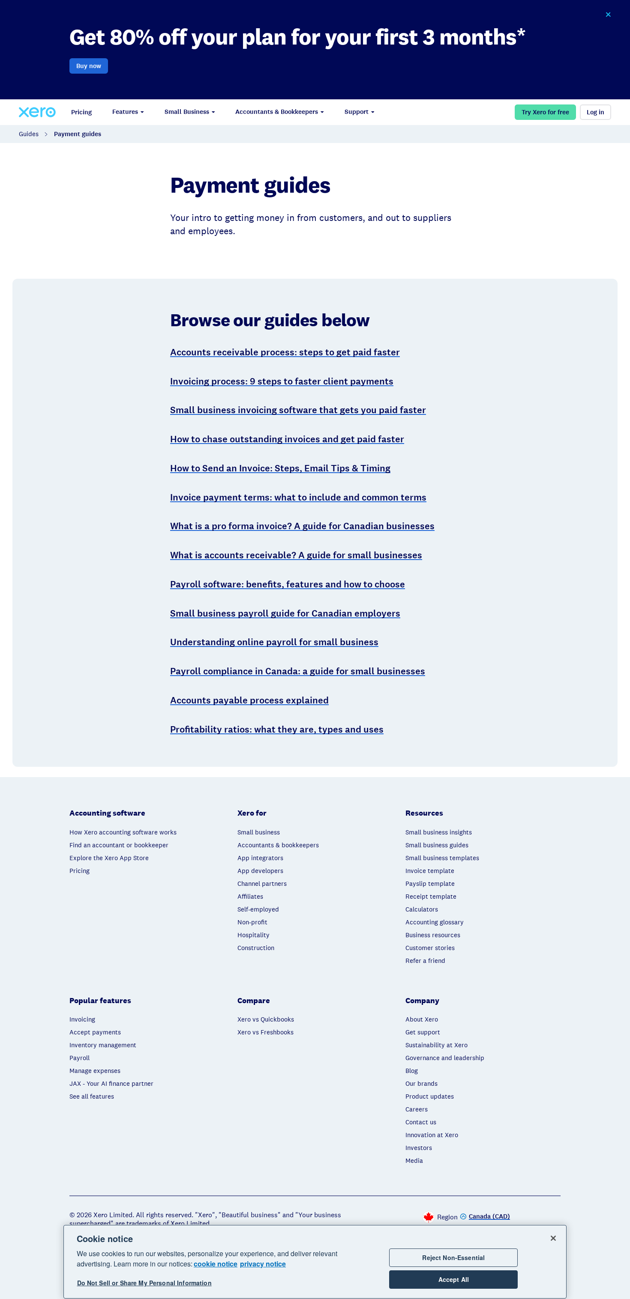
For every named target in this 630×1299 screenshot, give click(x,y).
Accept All (453, 1279)
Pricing (81, 112)
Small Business (187, 111)
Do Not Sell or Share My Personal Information (144, 1282)
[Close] (553, 1238)
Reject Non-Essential (453, 1257)
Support (357, 111)
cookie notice (215, 1264)
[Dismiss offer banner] (608, 14)
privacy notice (263, 1264)
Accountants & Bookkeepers (276, 111)
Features (125, 111)
